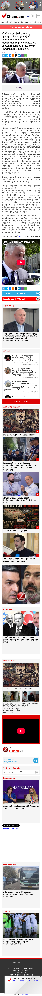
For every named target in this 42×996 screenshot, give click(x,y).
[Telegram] (3, 55)
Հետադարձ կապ (13, 962)
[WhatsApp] (25, 55)
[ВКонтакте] (10, 55)
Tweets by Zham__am (10, 828)
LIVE (5, 717)
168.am (21, 236)
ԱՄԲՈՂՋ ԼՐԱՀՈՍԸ (21, 402)
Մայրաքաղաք (9, 864)
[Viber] (22, 55)
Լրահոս (6, 351)
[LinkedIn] (19, 55)
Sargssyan (25, 994)
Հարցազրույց (9, 778)
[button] (5, 325)
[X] (16, 55)
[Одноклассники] (13, 55)
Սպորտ (6, 911)
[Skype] (6, 55)
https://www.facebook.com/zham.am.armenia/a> (25, 980)
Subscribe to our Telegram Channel (10, 760)
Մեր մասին (26, 962)
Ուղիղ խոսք (8, 306)
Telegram (18, 293)
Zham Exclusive (9, 660)
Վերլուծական (9, 609)
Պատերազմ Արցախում (21, 27)
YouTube (18, 299)
